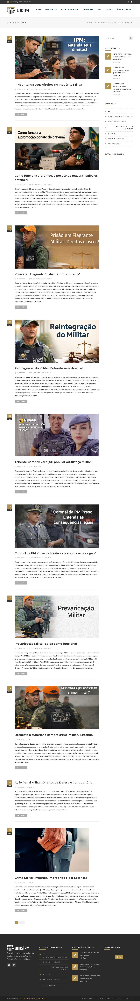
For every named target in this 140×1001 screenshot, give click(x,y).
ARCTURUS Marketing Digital (33, 998)
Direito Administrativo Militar (120, 116)
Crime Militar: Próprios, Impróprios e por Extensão (51, 878)
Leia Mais (21, 114)
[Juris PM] (18, 10)
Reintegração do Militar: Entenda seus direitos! (49, 368)
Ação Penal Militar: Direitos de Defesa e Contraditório (53, 782)
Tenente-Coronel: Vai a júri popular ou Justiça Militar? (54, 462)
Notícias (37, 466)
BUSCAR (131, 38)
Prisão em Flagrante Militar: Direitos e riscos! (47, 274)
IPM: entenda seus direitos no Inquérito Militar (48, 84)
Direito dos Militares (43, 89)
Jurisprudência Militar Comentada (124, 127)
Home (89, 22)
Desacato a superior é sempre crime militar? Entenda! (54, 735)
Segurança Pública (116, 139)
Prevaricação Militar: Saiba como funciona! (46, 643)
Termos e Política (104, 998)
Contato (129, 998)
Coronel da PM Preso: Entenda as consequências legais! (55, 553)
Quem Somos (87, 998)
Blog (97, 22)
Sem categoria (114, 144)
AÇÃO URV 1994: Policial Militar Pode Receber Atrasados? (122, 56)
